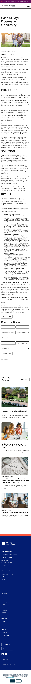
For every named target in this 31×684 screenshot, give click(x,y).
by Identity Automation (7, 28)
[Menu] (28, 6)
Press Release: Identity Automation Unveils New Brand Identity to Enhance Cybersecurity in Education (15, 480)
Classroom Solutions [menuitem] (7, 571)
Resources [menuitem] (5, 598)
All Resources (23, 379)
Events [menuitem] (3, 604)
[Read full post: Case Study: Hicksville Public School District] (15, 406)
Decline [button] (18, 681)
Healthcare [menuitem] (4, 593)
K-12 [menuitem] (2, 588)
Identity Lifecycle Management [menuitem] (9, 554)
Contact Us (7, 644)
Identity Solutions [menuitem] (7, 551)
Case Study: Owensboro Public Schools (15, 512)
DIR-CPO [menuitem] (4, 629)
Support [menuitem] (3, 607)
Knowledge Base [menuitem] (6, 602)
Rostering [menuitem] (4, 576)
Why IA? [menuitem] (3, 621)
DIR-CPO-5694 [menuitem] (5, 635)
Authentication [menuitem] (5, 560)
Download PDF (7, 316)
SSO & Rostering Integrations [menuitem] (9, 612)
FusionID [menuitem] (4, 565)
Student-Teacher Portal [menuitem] (7, 574)
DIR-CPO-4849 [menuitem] (5, 632)
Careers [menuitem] (3, 624)
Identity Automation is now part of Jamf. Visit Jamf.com (16, 1)
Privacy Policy (10, 677)
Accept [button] (12, 681)
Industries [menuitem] (4, 584)
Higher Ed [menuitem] (4, 590)
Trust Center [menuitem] (5, 610)
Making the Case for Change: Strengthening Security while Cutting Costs (14, 446)
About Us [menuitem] (4, 618)
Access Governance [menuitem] (7, 557)
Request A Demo (7, 648)
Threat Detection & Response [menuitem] (9, 562)
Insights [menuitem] (3, 579)
